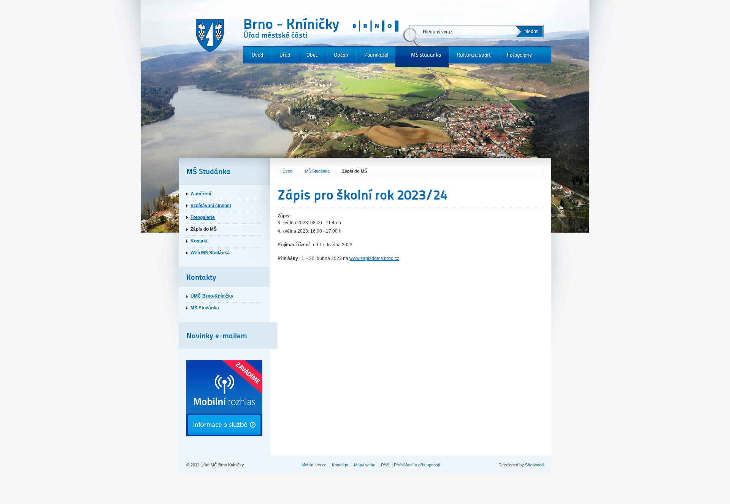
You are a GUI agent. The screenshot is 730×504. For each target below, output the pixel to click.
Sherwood (534, 465)
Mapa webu (365, 465)
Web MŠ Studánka (210, 252)
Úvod (257, 55)
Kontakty (340, 465)
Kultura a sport (474, 55)
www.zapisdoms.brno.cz (374, 258)
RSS (385, 465)
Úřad (284, 55)
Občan (341, 55)
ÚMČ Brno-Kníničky (211, 296)
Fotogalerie (519, 55)
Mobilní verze (314, 465)
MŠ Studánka (426, 55)
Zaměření (200, 194)
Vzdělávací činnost (210, 205)
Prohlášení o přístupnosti (417, 465)
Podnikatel (376, 55)
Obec (312, 55)
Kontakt (199, 241)
